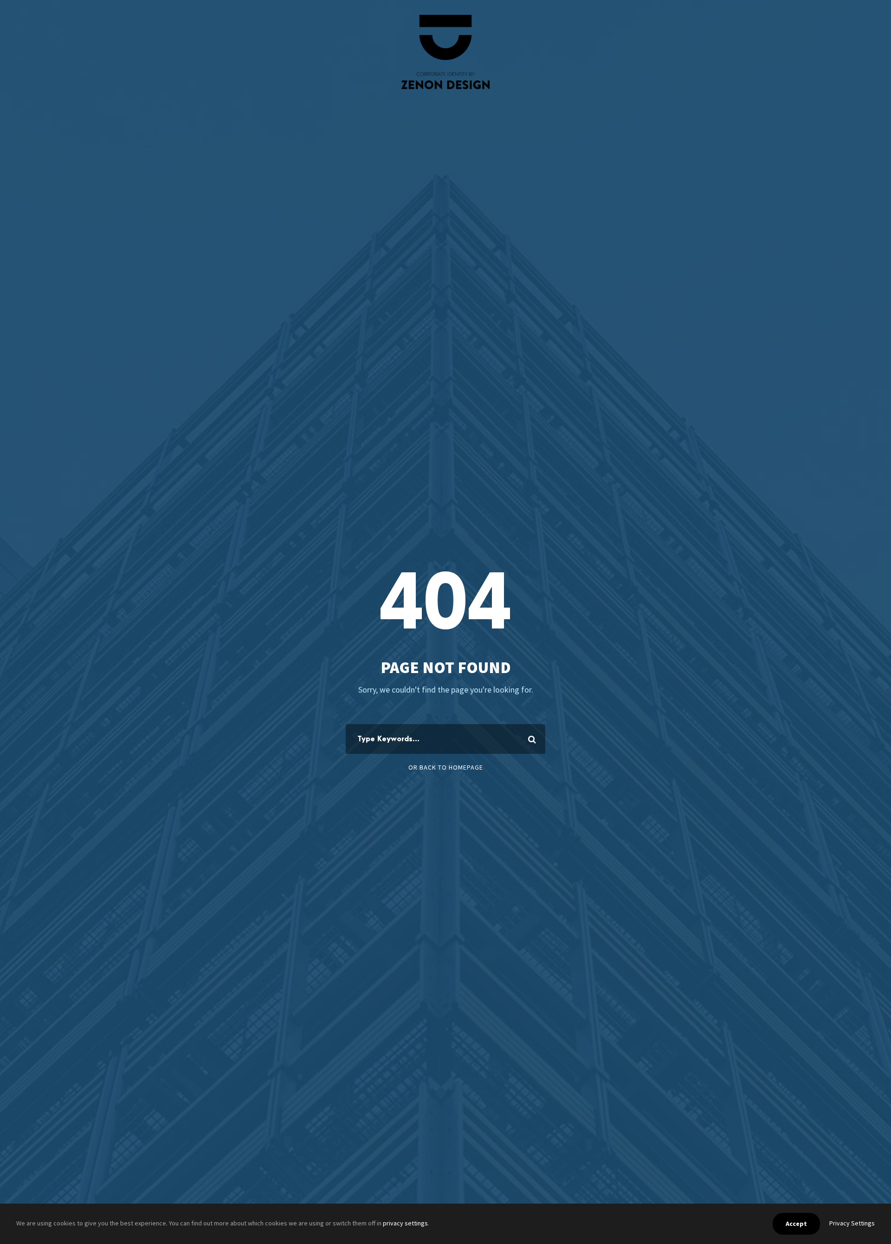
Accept (796, 1223)
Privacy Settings (852, 1223)
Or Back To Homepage (445, 767)
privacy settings (405, 1223)
